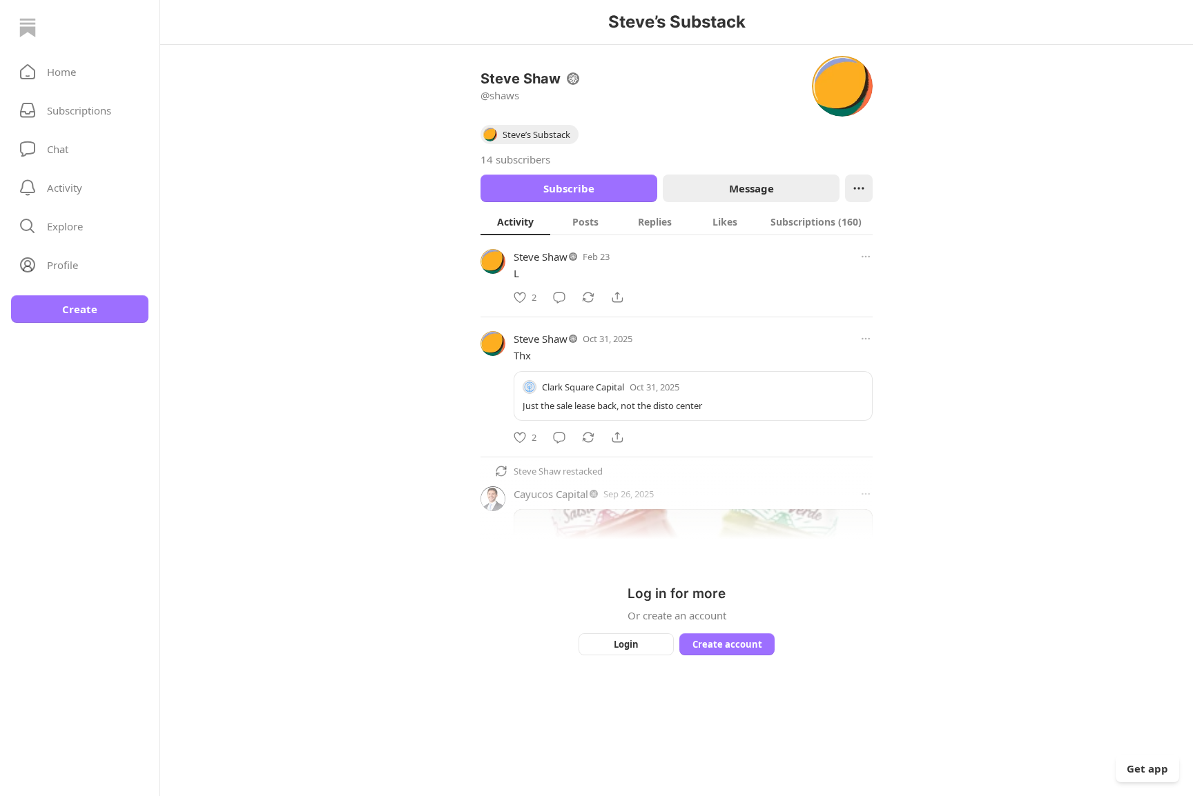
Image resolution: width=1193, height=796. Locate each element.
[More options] (866, 257)
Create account (727, 644)
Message (751, 188)
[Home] (27, 27)
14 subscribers (515, 159)
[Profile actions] (859, 188)
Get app (1147, 768)
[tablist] (677, 221)
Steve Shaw (541, 256)
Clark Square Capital (583, 387)
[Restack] (588, 297)
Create (79, 309)
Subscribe (568, 188)
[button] (79, 71)
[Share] (617, 297)
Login (626, 644)
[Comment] (559, 297)
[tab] (515, 221)
